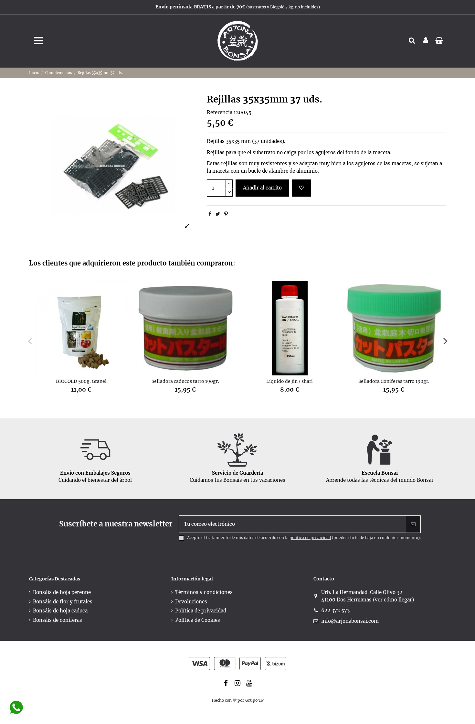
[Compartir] (209, 214)
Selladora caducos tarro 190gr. (185, 381)
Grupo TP (254, 700)
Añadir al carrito (262, 188)
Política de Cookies (197, 620)
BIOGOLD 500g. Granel (81, 381)
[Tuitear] (218, 214)
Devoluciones (191, 602)
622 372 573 (335, 610)
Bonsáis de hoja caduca (60, 611)
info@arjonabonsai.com (350, 621)
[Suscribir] (413, 524)
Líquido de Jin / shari (289, 381)
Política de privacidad (200, 611)
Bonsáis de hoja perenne (62, 592)
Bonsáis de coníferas (57, 620)
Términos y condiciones (204, 592)
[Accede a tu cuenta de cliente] (425, 41)
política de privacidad (310, 537)
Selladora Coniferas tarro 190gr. (393, 381)
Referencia (219, 112)
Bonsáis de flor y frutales (62, 602)
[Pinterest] (226, 214)
